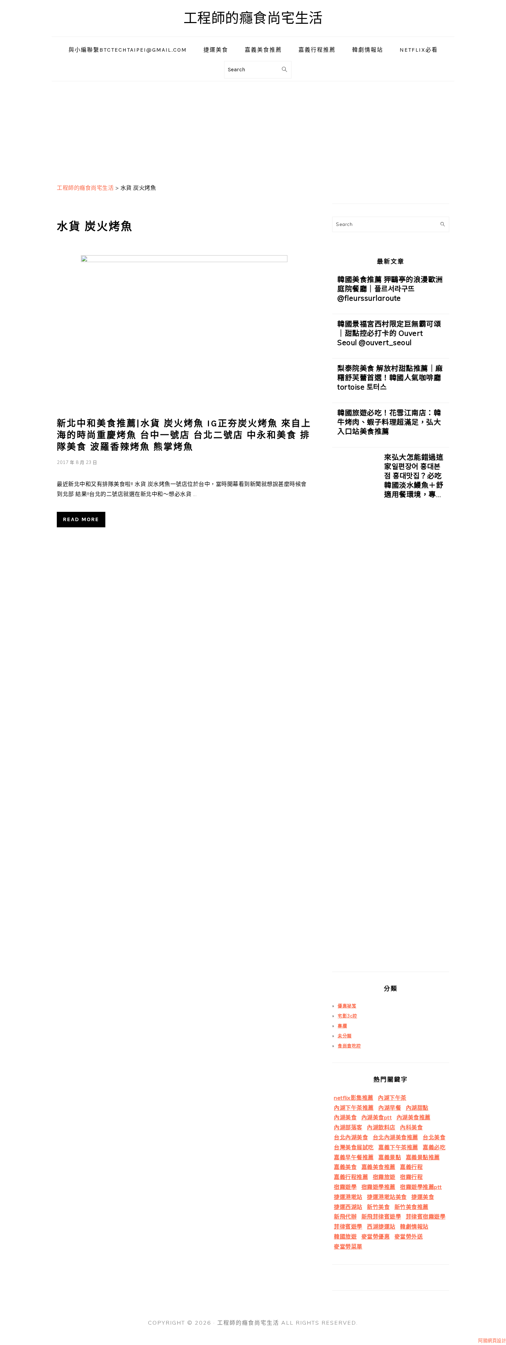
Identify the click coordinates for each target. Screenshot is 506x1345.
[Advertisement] (253, 129)
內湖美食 (345, 1117)
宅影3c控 (347, 1015)
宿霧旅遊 (384, 1176)
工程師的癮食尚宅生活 (253, 18)
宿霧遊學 (345, 1186)
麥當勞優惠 (375, 1236)
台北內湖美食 (351, 1137)
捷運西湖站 (348, 1206)
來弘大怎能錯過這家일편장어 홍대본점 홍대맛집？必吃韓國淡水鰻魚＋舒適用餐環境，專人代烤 (413, 480)
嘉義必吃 (434, 1147)
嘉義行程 (411, 1166)
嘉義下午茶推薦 (398, 1147)
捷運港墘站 (348, 1196)
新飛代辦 (345, 1216)
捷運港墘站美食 (387, 1196)
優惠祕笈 (347, 1005)
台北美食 (434, 1137)
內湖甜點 (417, 1107)
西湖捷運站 (381, 1226)
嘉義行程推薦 (351, 1176)
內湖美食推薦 (414, 1117)
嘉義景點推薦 (423, 1157)
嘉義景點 (389, 1157)
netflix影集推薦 (353, 1097)
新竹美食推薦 (411, 1206)
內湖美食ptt (376, 1117)
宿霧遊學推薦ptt (421, 1186)
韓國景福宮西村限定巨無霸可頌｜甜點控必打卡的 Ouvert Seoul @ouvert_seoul (389, 333)
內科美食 (411, 1127)
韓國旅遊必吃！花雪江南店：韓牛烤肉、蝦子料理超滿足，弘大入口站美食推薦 (389, 422)
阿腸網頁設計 (492, 1340)
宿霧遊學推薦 (378, 1186)
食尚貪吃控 (349, 1045)
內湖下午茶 (392, 1097)
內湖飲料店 (381, 1127)
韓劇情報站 (414, 1226)
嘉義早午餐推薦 (354, 1157)
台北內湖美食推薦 (395, 1137)
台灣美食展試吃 (354, 1147)
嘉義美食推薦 (378, 1166)
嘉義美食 (345, 1166)
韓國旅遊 (345, 1236)
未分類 (345, 1035)
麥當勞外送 (408, 1236)
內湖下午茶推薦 (354, 1107)
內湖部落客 (348, 1127)
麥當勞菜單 (348, 1246)
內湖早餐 (389, 1107)
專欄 (342, 1025)
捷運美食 (422, 1196)
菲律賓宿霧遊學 (426, 1216)
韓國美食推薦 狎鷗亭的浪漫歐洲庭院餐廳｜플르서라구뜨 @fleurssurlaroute (390, 288)
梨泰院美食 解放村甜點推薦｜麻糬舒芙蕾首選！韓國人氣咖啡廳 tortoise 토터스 (390, 377)
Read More (81, 519)
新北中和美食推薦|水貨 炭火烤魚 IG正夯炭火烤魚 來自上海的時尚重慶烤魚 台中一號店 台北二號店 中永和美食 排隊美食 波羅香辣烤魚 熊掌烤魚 (184, 435)
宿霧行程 (411, 1176)
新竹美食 (378, 1206)
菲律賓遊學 (348, 1226)
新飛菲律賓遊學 (381, 1216)
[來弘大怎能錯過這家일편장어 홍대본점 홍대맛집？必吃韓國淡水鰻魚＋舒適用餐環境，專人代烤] (355, 712)
